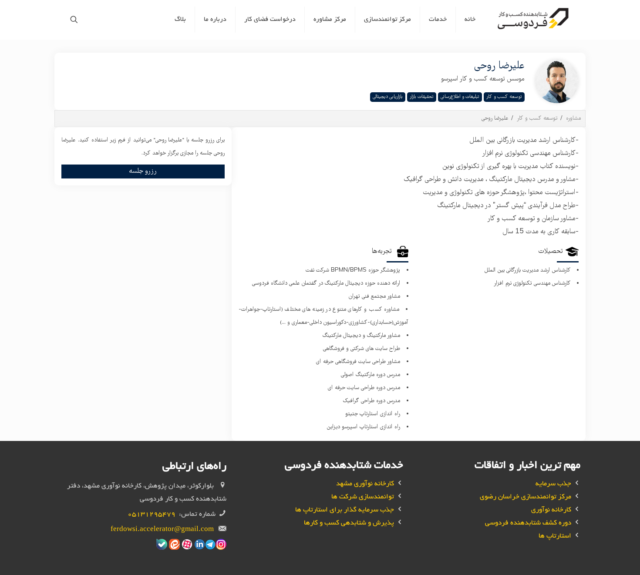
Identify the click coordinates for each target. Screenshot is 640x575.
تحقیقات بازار (422, 97)
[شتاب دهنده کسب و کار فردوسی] (534, 19)
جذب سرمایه (553, 484)
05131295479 (151, 514)
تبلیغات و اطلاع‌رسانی (460, 97)
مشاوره (573, 118)
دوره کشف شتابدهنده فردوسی (528, 523)
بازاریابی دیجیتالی (388, 97)
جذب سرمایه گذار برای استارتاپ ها (344, 510)
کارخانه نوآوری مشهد (365, 484)
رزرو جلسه (143, 171)
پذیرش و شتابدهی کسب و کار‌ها (349, 523)
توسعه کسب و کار (504, 97)
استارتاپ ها (555, 536)
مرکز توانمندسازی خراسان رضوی (525, 497)
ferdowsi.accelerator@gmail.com (162, 530)
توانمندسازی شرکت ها (362, 497)
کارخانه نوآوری (551, 510)
